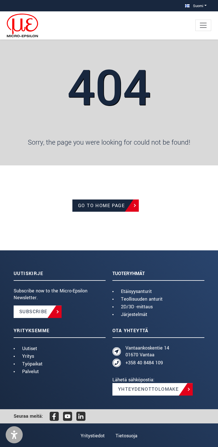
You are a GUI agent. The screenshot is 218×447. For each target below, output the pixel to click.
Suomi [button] (197, 6)
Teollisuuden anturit (142, 299)
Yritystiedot (93, 436)
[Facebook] (54, 416)
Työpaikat (32, 364)
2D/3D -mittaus (137, 307)
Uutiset (29, 349)
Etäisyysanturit (136, 291)
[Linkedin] (80, 416)
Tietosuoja (126, 436)
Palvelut (30, 372)
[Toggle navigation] (203, 25)
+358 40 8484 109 (144, 362)
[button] (14, 434)
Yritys (28, 356)
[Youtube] (67, 416)
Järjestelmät (134, 314)
